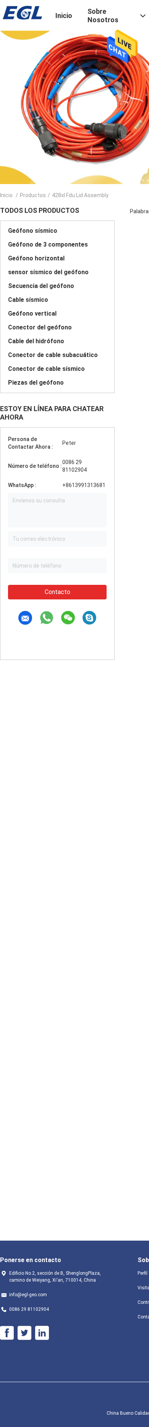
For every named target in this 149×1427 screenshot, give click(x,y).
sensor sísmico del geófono (48, 272)
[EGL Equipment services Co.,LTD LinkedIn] (42, 1333)
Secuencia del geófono (41, 286)
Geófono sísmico (32, 230)
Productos (33, 195)
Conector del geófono (40, 327)
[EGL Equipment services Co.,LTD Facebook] (7, 1333)
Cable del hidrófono (36, 341)
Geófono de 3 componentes (48, 244)
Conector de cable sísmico (46, 368)
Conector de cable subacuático (53, 355)
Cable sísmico (28, 299)
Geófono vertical (32, 313)
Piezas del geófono (36, 382)
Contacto (57, 592)
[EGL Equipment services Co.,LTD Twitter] (24, 1333)
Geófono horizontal (36, 258)
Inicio (6, 195)
